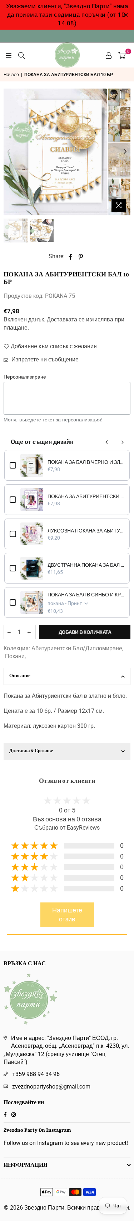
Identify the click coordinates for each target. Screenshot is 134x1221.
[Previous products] (107, 442)
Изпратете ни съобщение (44, 359)
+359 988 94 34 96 (36, 1074)
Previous (9, 151)
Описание (19, 676)
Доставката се (66, 319)
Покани (15, 656)
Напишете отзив (67, 915)
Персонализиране (25, 376)
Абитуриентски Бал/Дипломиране (76, 648)
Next (125, 151)
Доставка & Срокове (31, 751)
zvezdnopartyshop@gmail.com (51, 1086)
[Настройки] (108, 55)
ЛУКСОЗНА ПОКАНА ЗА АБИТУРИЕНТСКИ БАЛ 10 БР (86, 531)
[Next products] (122, 442)
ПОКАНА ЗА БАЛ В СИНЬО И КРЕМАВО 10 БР (86, 594)
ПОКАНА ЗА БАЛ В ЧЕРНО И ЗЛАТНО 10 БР (86, 462)
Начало (11, 74)
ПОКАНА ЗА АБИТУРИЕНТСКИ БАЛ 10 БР (86, 496)
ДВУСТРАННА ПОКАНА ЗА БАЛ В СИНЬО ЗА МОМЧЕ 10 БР (86, 565)
